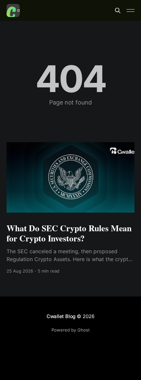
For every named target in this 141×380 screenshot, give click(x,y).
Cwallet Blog (61, 316)
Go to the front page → (71, 112)
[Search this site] (117, 10)
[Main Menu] (130, 10)
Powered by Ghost (70, 329)
